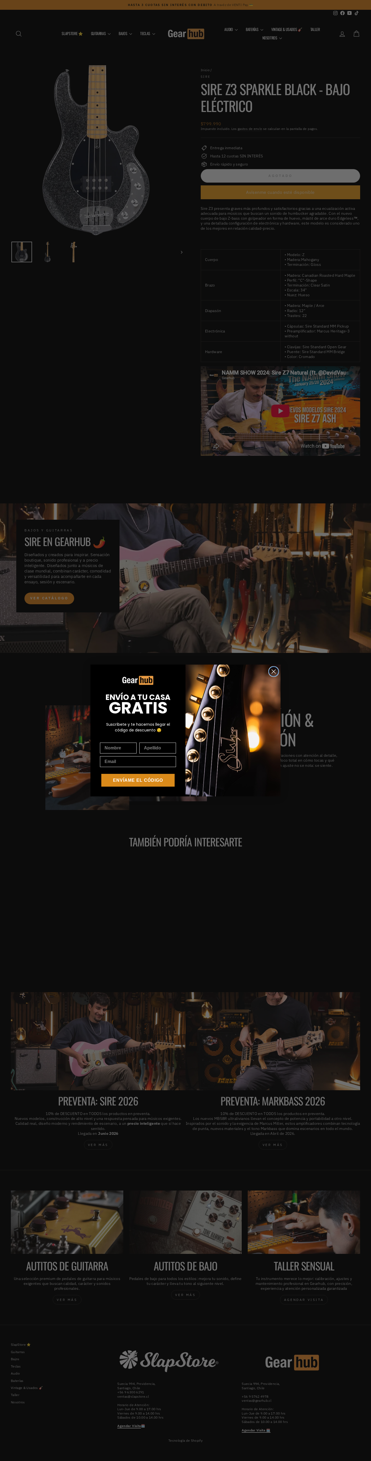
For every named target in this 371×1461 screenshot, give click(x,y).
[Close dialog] (273, 671)
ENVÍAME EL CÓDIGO (138, 780)
